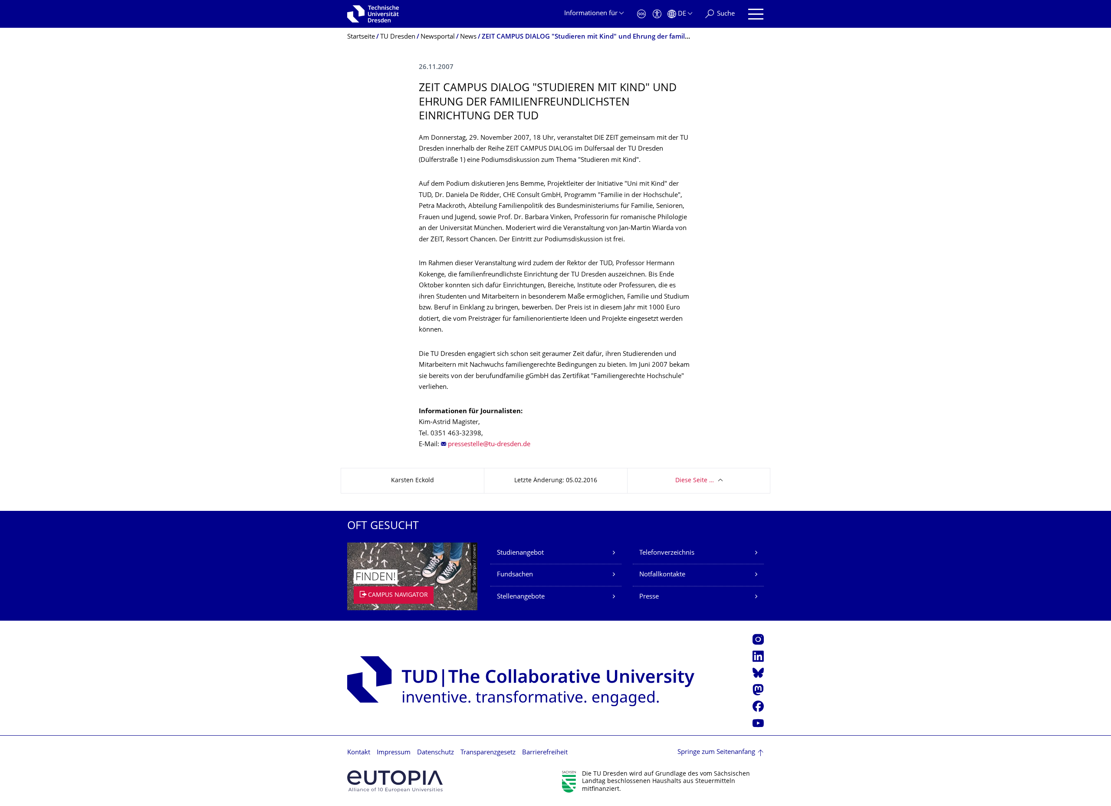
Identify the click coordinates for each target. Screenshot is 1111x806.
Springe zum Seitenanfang (716, 752)
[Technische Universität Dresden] (373, 13)
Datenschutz (435, 753)
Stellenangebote (521, 597)
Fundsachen (515, 575)
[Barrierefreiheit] (657, 14)
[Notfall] (641, 14)
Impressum (394, 753)
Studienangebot (520, 553)
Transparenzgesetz (488, 753)
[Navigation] (756, 14)
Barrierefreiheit (545, 753)
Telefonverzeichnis (666, 553)
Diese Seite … (694, 481)
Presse (649, 597)
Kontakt (358, 753)
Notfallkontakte (662, 575)
